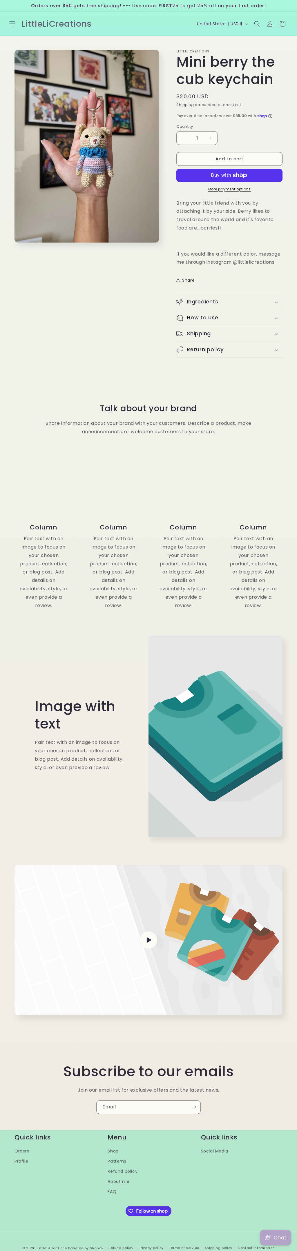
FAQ (112, 1191)
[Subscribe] (194, 1107)
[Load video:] (148, 940)
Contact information (256, 1247)
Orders (22, 1151)
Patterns (117, 1161)
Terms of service (184, 1247)
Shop (113, 1151)
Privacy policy (151, 1247)
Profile (21, 1161)
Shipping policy (219, 1247)
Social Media (214, 1151)
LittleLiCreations (52, 1248)
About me (118, 1181)
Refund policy (122, 1171)
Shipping (185, 104)
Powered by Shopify (85, 1248)
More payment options (229, 189)
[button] (12, 23)
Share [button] (188, 280)
